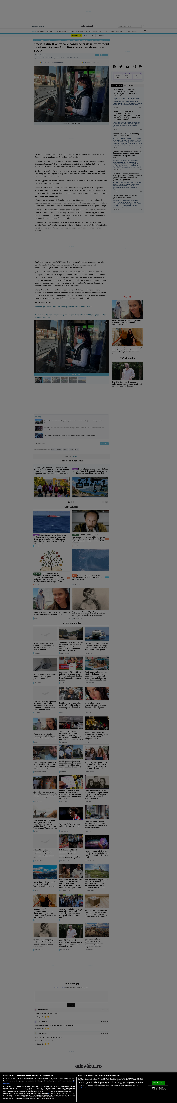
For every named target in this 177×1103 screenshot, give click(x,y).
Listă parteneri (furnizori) (85, 1087)
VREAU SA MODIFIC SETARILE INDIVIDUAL (158, 1088)
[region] (88, 1087)
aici (49, 1093)
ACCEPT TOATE (158, 1083)
